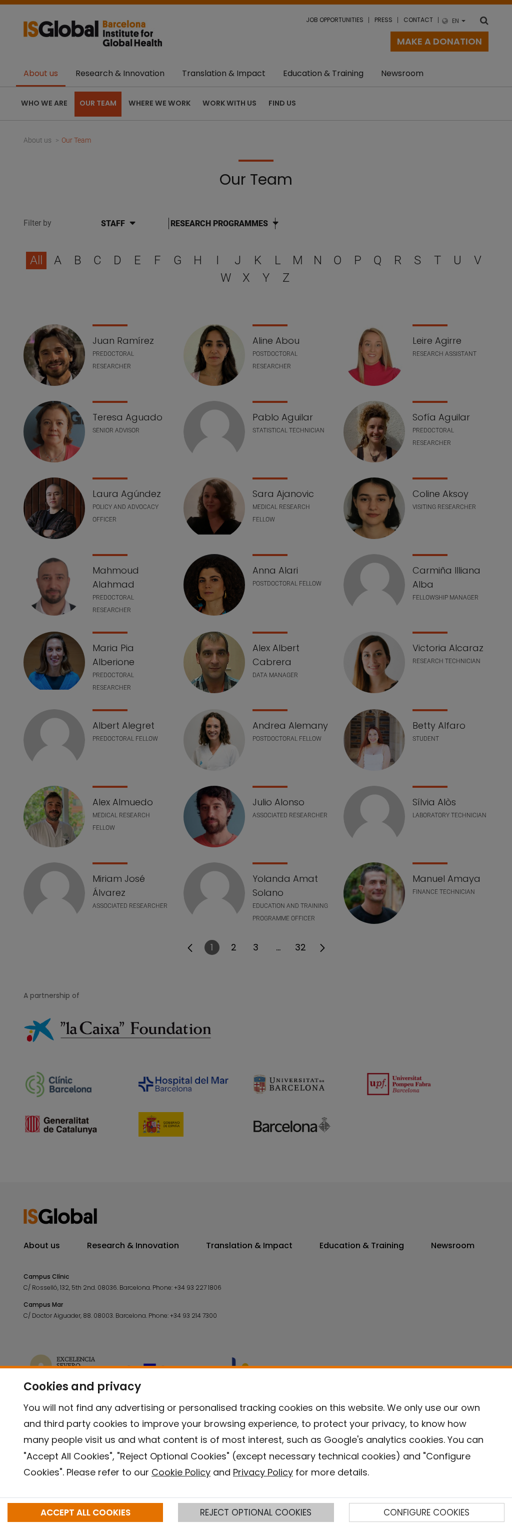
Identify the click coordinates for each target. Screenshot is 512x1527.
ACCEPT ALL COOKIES (85, 1512)
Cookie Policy (181, 1472)
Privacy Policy (263, 1472)
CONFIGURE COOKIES (427, 1512)
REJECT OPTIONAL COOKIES (256, 1512)
